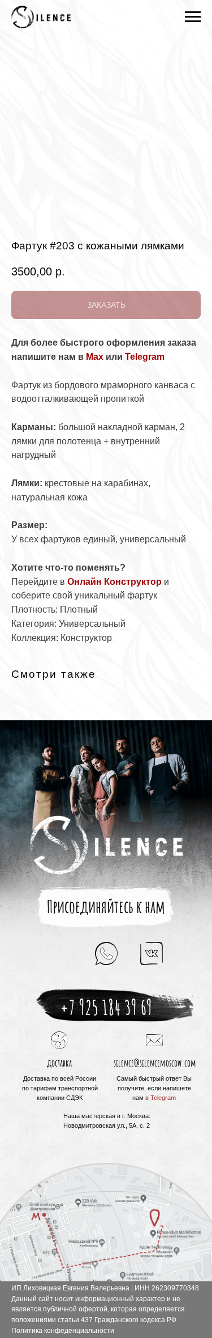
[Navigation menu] (193, 17)
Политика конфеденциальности (62, 1331)
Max (94, 357)
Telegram (145, 357)
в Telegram (160, 1097)
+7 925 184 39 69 (106, 1007)
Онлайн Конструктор (114, 582)
